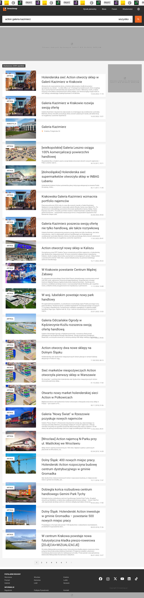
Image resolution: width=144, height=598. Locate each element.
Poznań (7, 580)
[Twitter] (115, 579)
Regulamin (8, 590)
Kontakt (66, 590)
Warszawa (8, 577)
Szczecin (66, 583)
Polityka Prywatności (41, 590)
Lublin (65, 580)
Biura (104, 9)
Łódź (35, 583)
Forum (114, 9)
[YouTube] (122, 579)
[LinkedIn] (129, 579)
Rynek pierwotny (89, 9)
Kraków (66, 577)
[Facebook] (100, 579)
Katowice (37, 580)
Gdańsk (7, 583)
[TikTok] (136, 579)
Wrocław (37, 577)
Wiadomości (128, 9)
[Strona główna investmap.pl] (10, 9)
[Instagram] (108, 579)
